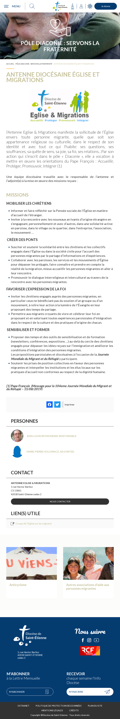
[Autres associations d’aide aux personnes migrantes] (88, 576)
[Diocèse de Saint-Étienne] (60, 6)
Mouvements (90, 6)
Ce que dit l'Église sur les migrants (34, 523)
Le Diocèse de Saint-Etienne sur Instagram (89, 640)
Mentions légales (52, 710)
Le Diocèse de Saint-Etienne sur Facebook (83, 640)
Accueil (10, 64)
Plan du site (95, 705)
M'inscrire (76, 691)
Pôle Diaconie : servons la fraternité (34, 64)
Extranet (23, 705)
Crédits (74, 710)
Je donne (105, 6)
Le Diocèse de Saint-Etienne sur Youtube (96, 640)
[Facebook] (49, 404)
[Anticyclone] (31, 576)
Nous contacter (60, 501)
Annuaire (81, 6)
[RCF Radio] (90, 650)
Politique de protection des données (59, 705)
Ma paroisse (72, 6)
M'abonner (17, 691)
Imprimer (70, 404)
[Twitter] (57, 404)
